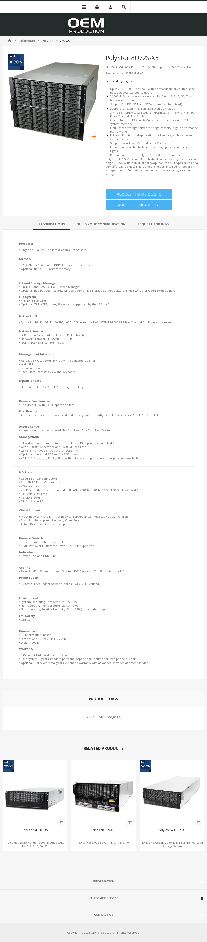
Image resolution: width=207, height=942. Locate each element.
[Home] (9, 41)
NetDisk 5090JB (103, 830)
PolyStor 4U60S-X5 (35, 830)
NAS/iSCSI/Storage (101, 716)
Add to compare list (139, 204)
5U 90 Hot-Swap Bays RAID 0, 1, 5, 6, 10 (103, 842)
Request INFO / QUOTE (139, 194)
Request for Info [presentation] (153, 224)
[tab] (51, 224)
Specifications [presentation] (51, 224)
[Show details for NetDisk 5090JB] (103, 792)
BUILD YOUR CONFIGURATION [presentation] (101, 224)
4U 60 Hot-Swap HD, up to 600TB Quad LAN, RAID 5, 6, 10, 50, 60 (35, 844)
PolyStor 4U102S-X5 (172, 830)
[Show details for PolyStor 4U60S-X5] (35, 792)
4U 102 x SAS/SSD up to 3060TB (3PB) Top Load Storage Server (172, 844)
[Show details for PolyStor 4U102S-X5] (172, 792)
